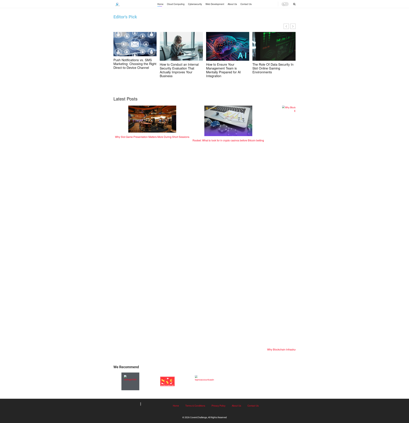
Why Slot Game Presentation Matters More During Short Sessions (152, 137)
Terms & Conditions (195, 405)
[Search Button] (294, 4)
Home (160, 4)
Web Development (214, 4)
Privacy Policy (218, 405)
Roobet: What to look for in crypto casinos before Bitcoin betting (228, 140)
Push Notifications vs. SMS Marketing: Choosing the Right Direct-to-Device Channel (134, 63)
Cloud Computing (176, 4)
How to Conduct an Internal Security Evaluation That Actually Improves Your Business (179, 70)
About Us (232, 4)
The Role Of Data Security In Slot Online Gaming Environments (272, 68)
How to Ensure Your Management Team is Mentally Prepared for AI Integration (223, 70)
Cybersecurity (195, 4)
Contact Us (246, 4)
